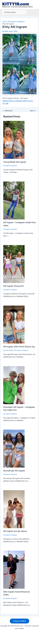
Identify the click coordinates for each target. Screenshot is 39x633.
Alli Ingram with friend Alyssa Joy (19, 346)
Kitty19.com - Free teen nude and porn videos (17, 7)
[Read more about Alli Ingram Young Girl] (14, 264)
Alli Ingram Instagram (10, 165)
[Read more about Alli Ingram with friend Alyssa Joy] (14, 324)
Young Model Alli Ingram (14, 162)
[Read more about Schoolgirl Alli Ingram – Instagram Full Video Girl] (14, 385)
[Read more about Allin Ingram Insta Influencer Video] (14, 570)
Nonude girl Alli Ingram (14, 470)
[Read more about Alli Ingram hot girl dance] (14, 509)
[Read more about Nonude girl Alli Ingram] (14, 448)
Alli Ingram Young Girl (13, 286)
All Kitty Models (10, 12)
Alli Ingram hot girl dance (15, 531)
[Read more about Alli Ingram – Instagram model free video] (14, 200)
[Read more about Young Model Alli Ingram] (13, 140)
